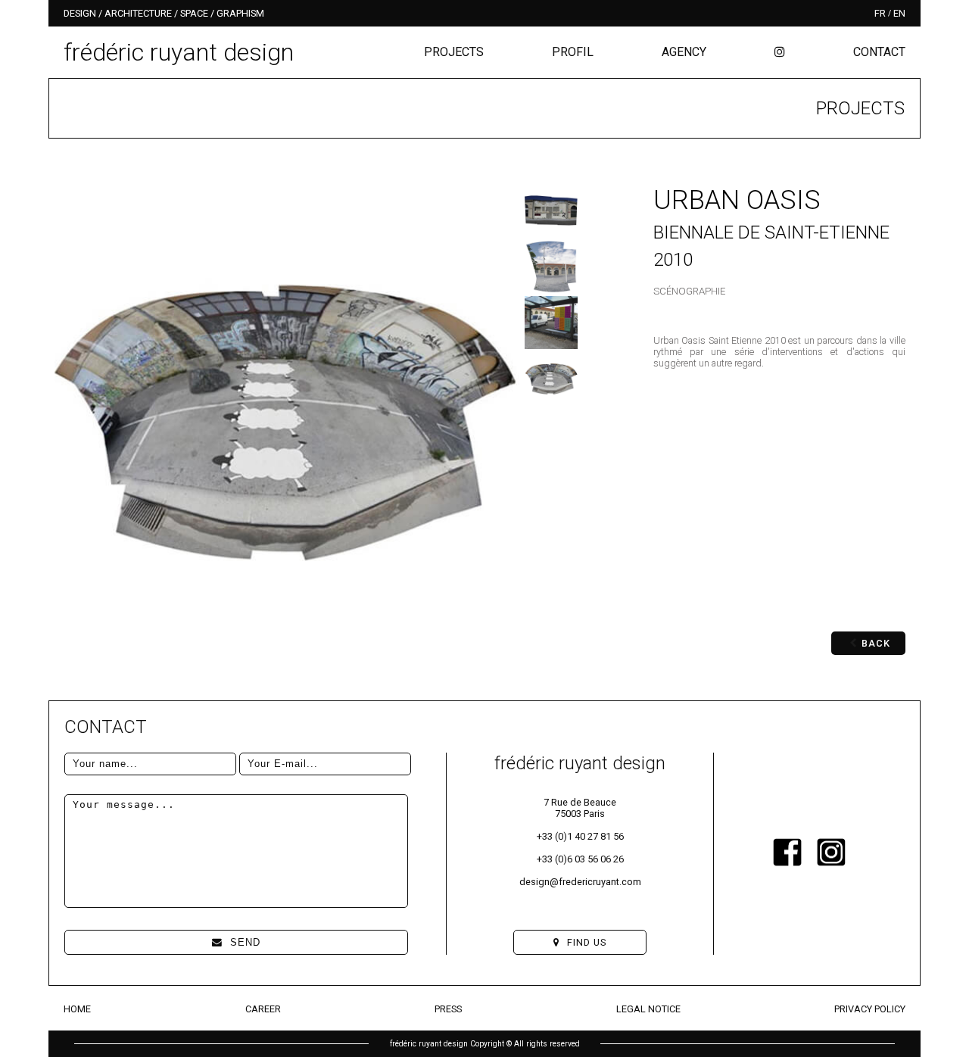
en (899, 13)
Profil (573, 52)
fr (880, 13)
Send (245, 942)
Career (263, 1009)
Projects (454, 52)
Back (876, 643)
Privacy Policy (869, 1009)
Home (77, 1009)
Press (448, 1009)
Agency (684, 52)
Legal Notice (648, 1009)
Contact (879, 52)
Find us (586, 942)
